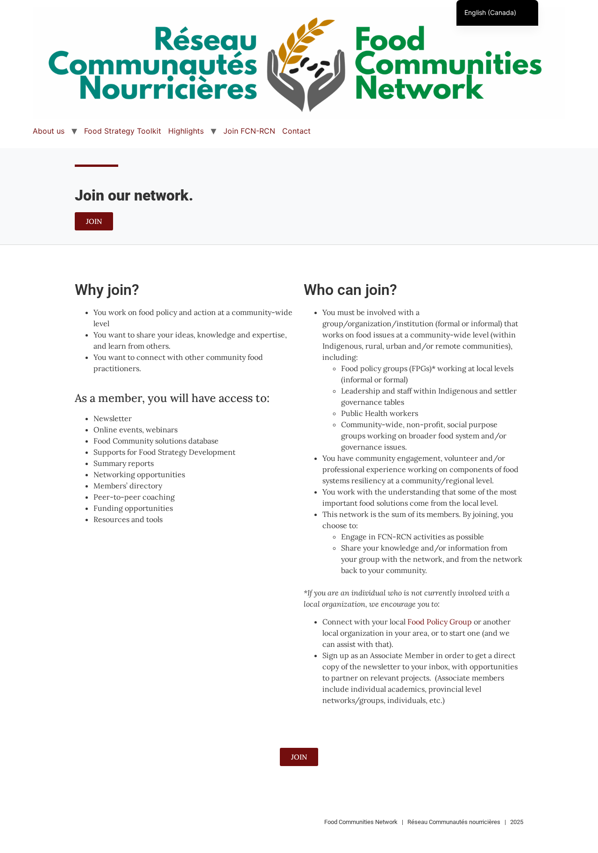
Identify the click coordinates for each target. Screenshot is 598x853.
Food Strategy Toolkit (122, 131)
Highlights (186, 131)
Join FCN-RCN (249, 131)
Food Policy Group (439, 621)
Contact (296, 131)
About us (48, 131)
